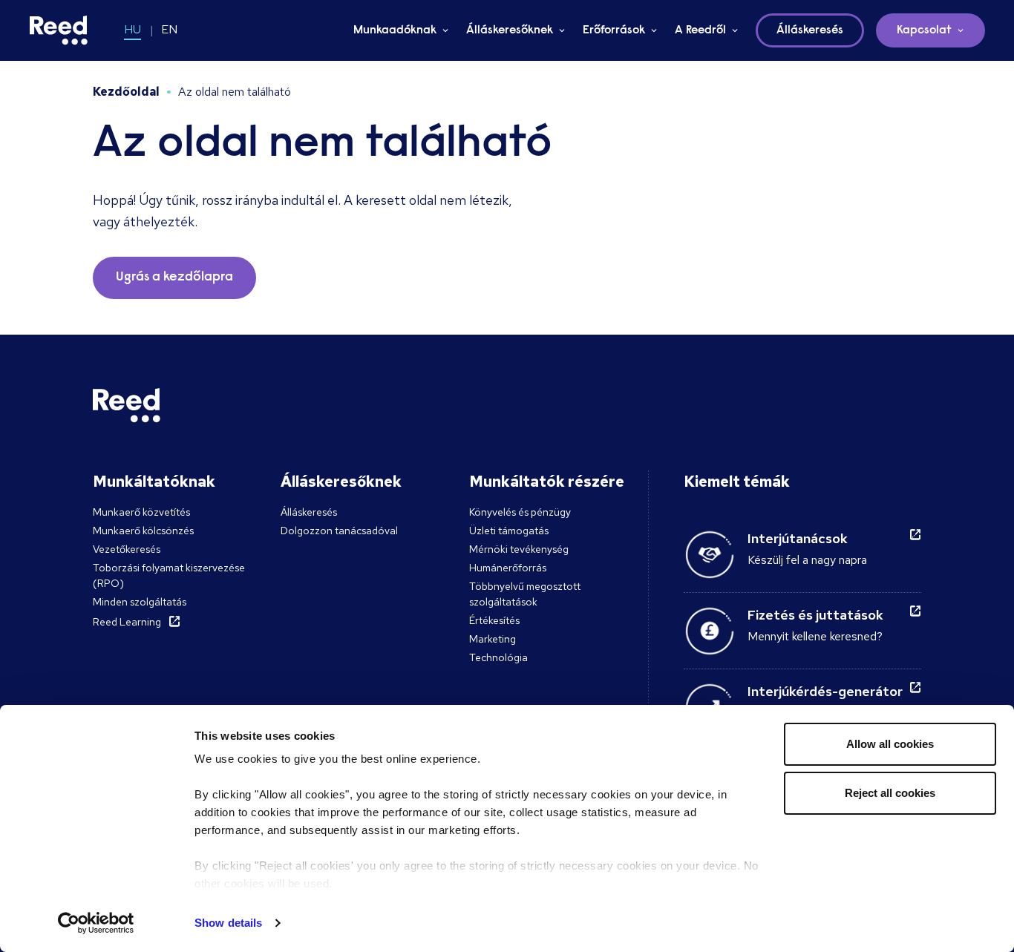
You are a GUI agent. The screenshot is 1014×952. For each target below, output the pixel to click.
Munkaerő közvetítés (141, 512)
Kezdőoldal (126, 91)
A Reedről (700, 30)
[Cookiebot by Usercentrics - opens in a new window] (96, 923)
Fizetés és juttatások (815, 614)
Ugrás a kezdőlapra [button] (174, 277)
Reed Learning (127, 621)
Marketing (492, 639)
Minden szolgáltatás (139, 601)
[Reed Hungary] (58, 30)
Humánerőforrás (507, 567)
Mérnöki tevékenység (519, 549)
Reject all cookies (890, 793)
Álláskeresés (309, 512)
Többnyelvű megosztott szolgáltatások (524, 594)
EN (169, 29)
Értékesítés (494, 620)
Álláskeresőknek (509, 30)
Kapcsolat (924, 30)
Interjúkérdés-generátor (825, 691)
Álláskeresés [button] (809, 30)
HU (132, 29)
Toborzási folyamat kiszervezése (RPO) (169, 575)
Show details (228, 922)
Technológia (498, 657)
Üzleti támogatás (509, 530)
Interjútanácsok (798, 538)
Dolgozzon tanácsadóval (339, 530)
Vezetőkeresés (126, 549)
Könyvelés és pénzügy (520, 512)
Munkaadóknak (394, 30)
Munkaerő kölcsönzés (143, 530)
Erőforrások (614, 30)
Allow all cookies (890, 744)
